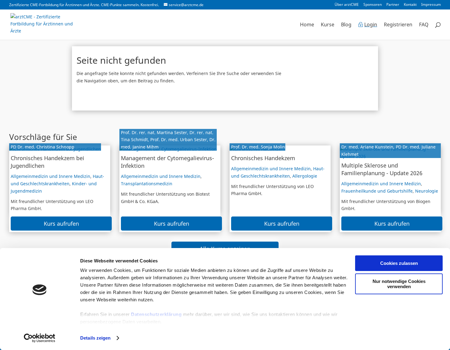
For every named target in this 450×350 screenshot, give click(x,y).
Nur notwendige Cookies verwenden (399, 284)
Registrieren (398, 25)
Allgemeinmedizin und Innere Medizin (50, 176)
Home (307, 25)
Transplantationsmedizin (146, 183)
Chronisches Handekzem (263, 158)
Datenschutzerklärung (156, 314)
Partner (392, 5)
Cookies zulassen (399, 263)
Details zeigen (95, 338)
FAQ (424, 25)
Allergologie (304, 176)
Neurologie (426, 191)
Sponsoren (372, 5)
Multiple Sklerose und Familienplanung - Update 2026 (381, 169)
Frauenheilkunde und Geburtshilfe (377, 191)
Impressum (431, 5)
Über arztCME (347, 5)
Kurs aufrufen (61, 223)
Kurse (327, 25)
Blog (346, 25)
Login (370, 25)
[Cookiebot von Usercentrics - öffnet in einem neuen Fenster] (39, 338)
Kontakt (410, 5)
